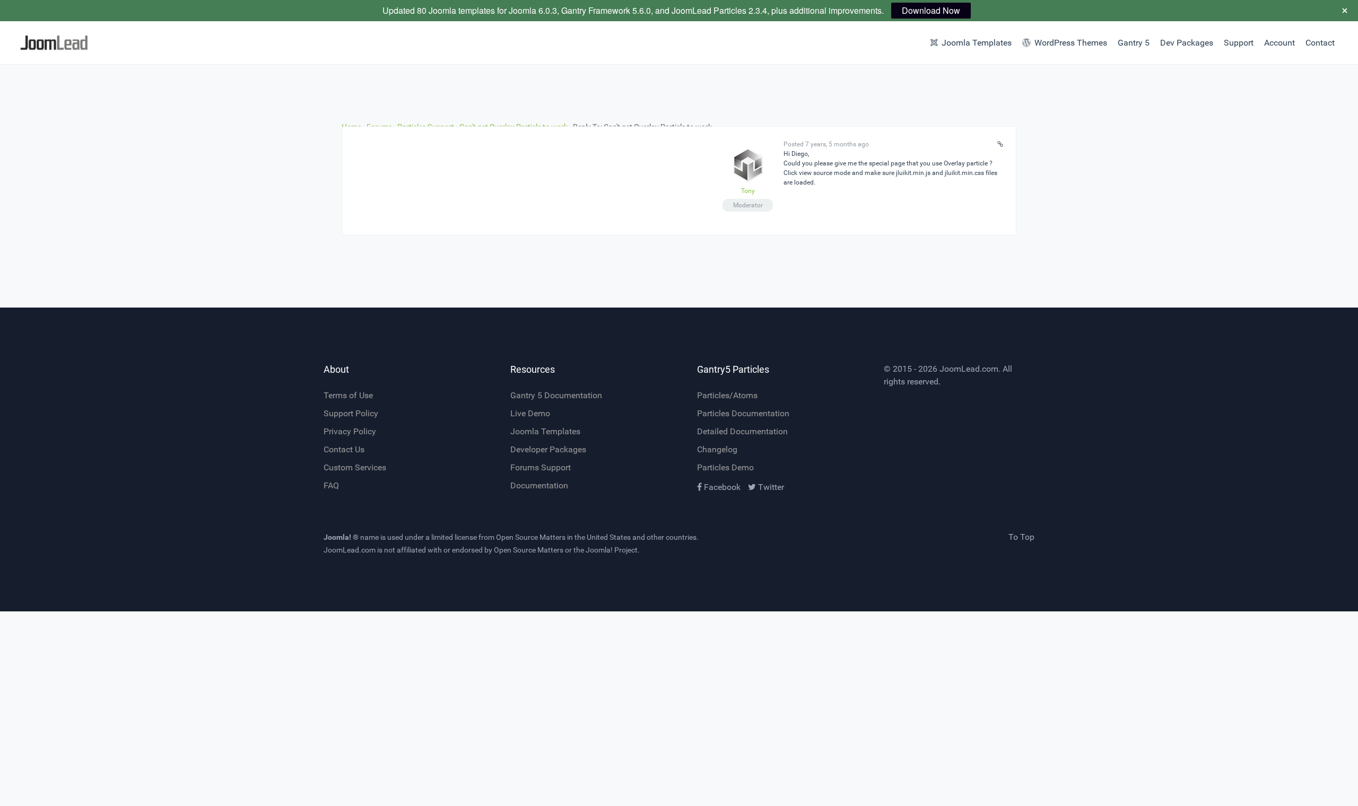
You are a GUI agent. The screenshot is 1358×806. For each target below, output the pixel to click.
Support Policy (351, 413)
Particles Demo (725, 467)
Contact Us (344, 449)
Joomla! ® (341, 537)
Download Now (931, 10)
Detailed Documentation (742, 431)
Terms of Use (348, 395)
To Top (1021, 537)
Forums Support (540, 467)
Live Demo (530, 413)
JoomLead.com (968, 369)
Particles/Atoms (727, 395)
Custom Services (355, 467)
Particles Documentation (743, 413)
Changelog (717, 449)
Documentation (539, 485)
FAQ (331, 485)
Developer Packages (548, 449)
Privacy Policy (350, 431)
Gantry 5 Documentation (556, 395)
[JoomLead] (102, 42)
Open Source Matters (530, 537)
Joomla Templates (545, 431)
